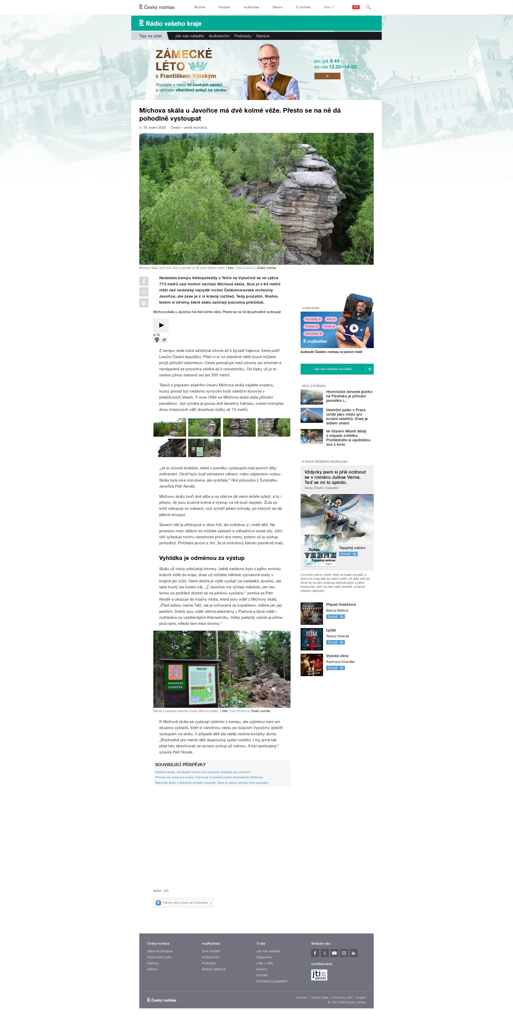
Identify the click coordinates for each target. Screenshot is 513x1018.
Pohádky (310, 326)
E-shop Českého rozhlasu (325, 462)
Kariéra (261, 969)
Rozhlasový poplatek (271, 981)
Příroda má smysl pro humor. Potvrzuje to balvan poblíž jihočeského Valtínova (209, 777)
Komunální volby (159, 957)
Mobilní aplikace (214, 969)
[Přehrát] (161, 325)
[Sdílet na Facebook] (143, 281)
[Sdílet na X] (143, 292)
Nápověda (264, 957)
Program (224, 7)
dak (166, 891)
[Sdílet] (164, 340)
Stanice (278, 7)
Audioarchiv (219, 36)
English (361, 997)
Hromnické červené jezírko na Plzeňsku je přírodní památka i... (349, 396)
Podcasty (242, 36)
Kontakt (262, 975)
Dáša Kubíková (245, 268)
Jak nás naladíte (189, 36)
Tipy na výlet (150, 36)
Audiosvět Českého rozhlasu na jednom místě (331, 351)
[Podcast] (157, 340)
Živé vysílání (312, 333)
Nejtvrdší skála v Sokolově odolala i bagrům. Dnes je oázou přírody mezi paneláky (212, 782)
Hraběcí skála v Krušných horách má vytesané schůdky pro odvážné (202, 772)
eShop (152, 969)
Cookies (301, 997)
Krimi (329, 319)
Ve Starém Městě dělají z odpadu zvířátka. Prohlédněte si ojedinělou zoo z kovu (348, 437)
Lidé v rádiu (265, 963)
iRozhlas (199, 7)
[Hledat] (368, 7)
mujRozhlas (251, 7)
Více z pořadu (314, 386)
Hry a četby (311, 319)
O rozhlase (303, 7)
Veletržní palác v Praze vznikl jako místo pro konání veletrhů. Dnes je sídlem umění (347, 416)
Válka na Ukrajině (159, 951)
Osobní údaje (320, 997)
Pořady (327, 326)
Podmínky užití (342, 997)
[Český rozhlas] (157, 7)
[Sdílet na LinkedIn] (143, 302)
